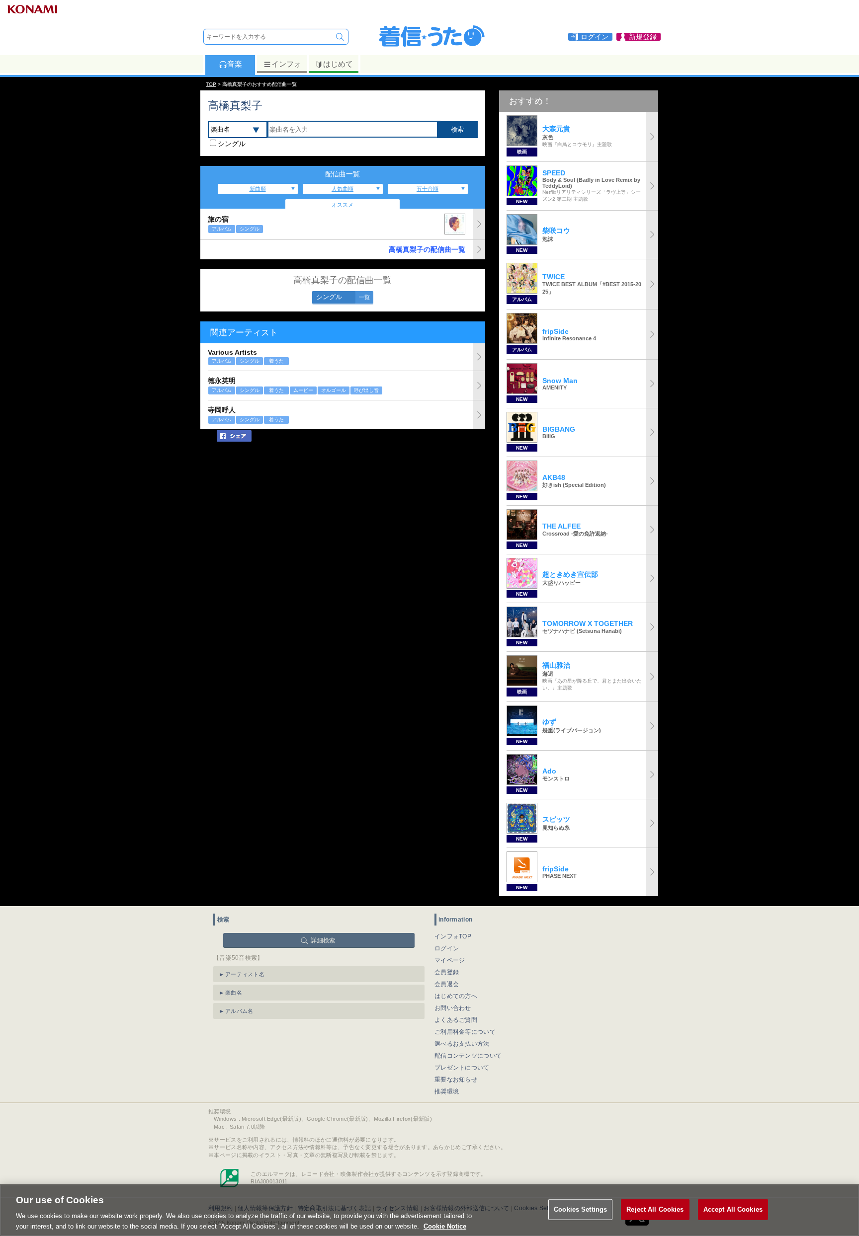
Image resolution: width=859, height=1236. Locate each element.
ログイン (446, 948)
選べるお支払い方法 (462, 1043)
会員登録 (446, 972)
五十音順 (427, 189)
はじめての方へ (455, 996)
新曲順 (258, 189)
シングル (232, 144)
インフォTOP (452, 936)
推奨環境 (446, 1091)
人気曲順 (342, 189)
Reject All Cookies (655, 1209)
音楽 (234, 64)
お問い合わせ (452, 1007)
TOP (211, 84)
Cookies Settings (580, 1209)
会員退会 (446, 984)
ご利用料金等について (465, 1031)
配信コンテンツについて (468, 1055)
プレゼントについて (462, 1067)
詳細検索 (323, 940)
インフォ (286, 64)
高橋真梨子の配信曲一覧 (427, 249)
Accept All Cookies (733, 1209)
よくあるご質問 (455, 1019)
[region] (429, 1210)
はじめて (338, 64)
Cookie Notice (445, 1226)
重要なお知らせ (455, 1079)
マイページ (449, 960)
